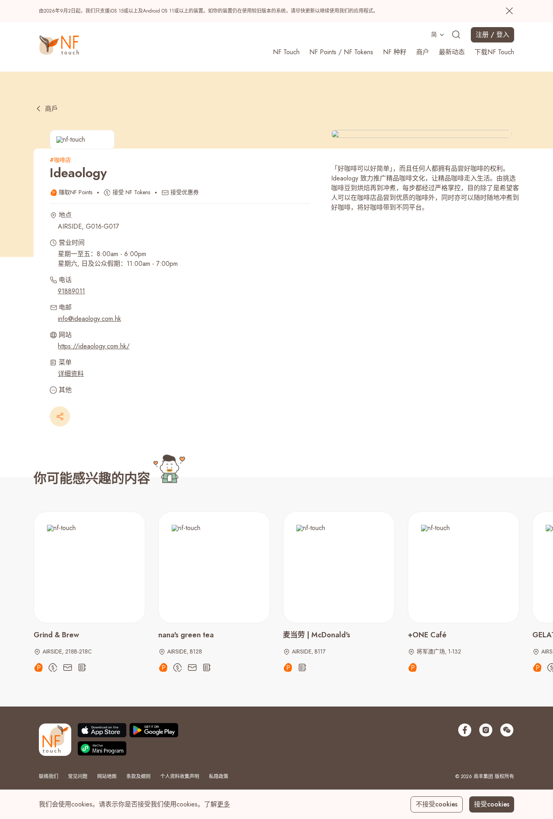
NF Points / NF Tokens (341, 52)
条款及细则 (138, 776)
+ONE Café (427, 635)
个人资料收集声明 (179, 776)
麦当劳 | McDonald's (316, 635)
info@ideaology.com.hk (89, 318)
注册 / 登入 (492, 34)
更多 (223, 804)
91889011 (71, 291)
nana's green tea (186, 635)
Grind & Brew (56, 635)
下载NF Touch (494, 52)
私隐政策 (218, 776)
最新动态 (452, 52)
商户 (422, 52)
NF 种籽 (394, 52)
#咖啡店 (60, 160)
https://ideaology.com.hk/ (94, 346)
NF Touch (286, 52)
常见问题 (77, 776)
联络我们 (48, 776)
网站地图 (107, 776)
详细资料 (71, 373)
